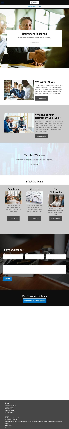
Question (5, 264)
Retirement (8, 427)
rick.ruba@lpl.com (9, 412)
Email (26, 253)
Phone (48, 253)
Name (5, 253)
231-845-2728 (12, 405)
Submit (7, 279)
